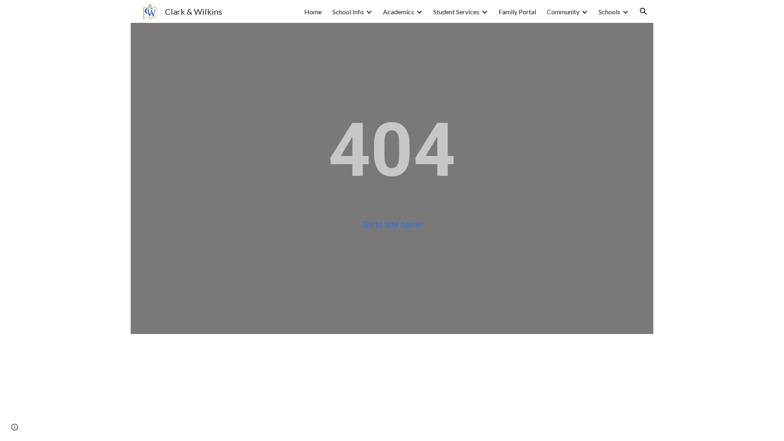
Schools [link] (609, 12)
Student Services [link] (456, 12)
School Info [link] (348, 12)
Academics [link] (398, 12)
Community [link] (563, 12)
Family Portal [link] (517, 12)
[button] (643, 11)
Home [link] (313, 12)
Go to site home (392, 224)
